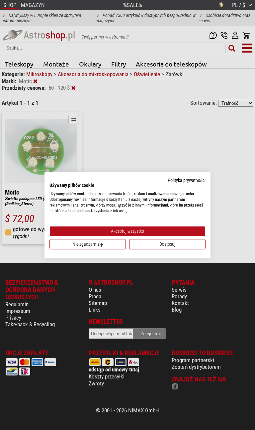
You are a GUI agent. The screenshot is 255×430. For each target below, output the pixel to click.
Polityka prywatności (187, 180)
